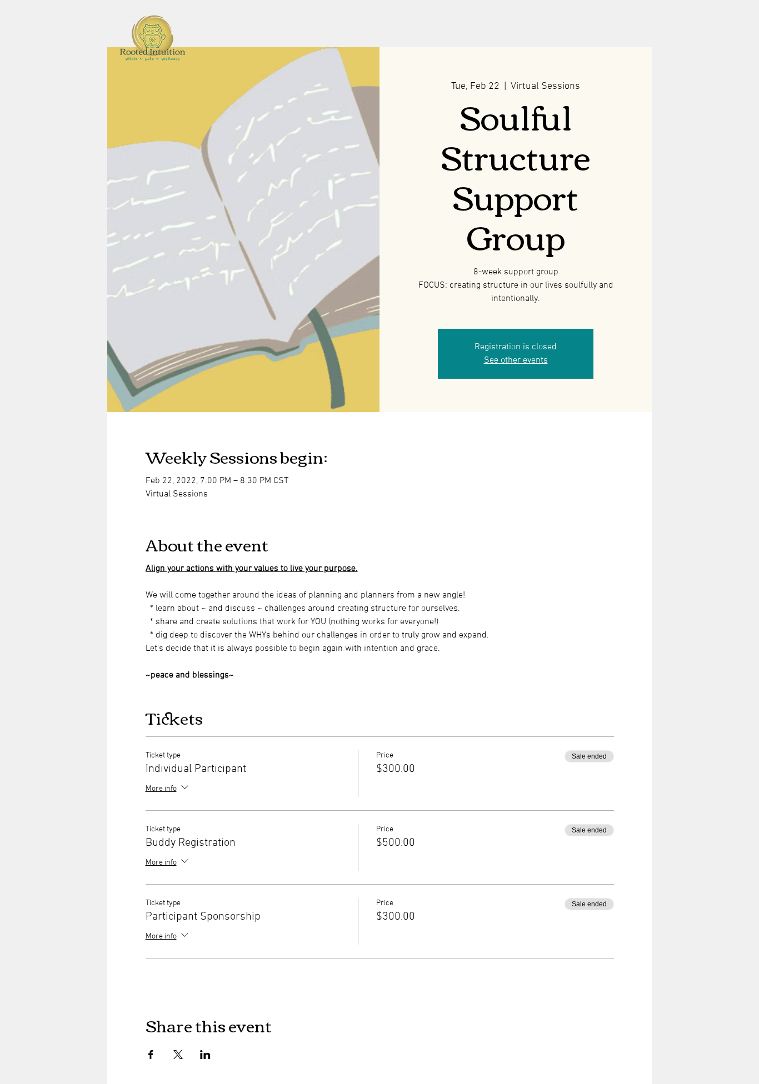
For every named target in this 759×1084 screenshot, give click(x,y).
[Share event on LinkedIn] (205, 1054)
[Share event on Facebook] (151, 1054)
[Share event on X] (178, 1054)
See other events (516, 360)
